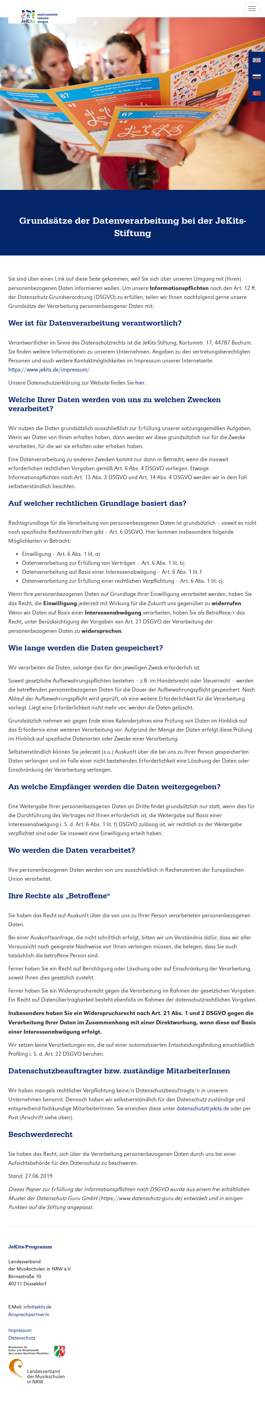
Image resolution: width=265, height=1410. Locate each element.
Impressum (20, 1330)
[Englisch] (256, 59)
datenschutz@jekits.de (203, 1108)
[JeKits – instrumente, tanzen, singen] (42, 11)
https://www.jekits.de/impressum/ (49, 369)
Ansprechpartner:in (28, 1314)
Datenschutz (21, 1338)
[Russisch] (256, 76)
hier (139, 382)
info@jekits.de (37, 1307)
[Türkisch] (256, 92)
